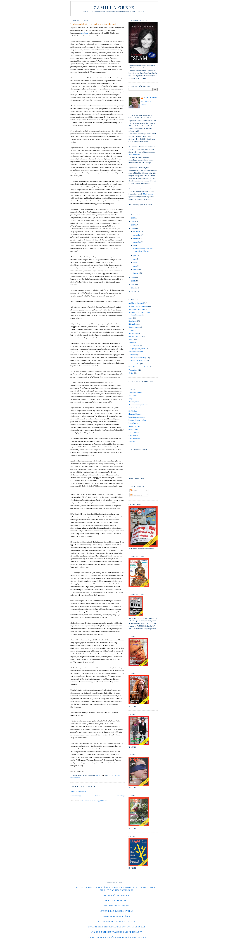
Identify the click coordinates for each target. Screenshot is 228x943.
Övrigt (131, 373)
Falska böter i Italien (116, 895)
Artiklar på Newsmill (136, 303)
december (137, 231)
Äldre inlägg (120, 795)
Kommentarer (137, 495)
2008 (133, 291)
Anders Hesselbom (135, 392)
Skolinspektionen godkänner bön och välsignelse (116, 927)
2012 (133, 277)
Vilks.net (132, 441)
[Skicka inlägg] (103, 775)
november (137, 235)
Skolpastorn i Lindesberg (137, 357)
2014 (133, 225)
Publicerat (75, 778)
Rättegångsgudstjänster (137, 348)
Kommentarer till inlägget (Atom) (94, 800)
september (137, 242)
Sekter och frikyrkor (136, 351)
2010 (133, 284)
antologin (84, 33)
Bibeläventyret (148, 194)
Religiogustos (134, 432)
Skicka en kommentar (78, 791)
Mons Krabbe (133, 423)
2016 (133, 218)
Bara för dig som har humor (138, 306)
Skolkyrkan (133, 354)
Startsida (98, 795)
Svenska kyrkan (134, 364)
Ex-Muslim (133, 411)
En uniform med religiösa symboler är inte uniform (116, 937)
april (135, 262)
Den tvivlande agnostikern (138, 405)
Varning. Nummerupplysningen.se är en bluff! (116, 932)
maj (134, 259)
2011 (133, 281)
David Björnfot (134, 401)
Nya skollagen (134, 333)
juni (135, 255)
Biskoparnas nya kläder (116, 916)
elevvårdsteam (134, 154)
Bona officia (133, 395)
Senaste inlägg (75, 795)
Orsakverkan (133, 429)
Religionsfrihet (134, 345)
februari (136, 269)
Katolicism (132, 321)
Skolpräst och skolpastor (137, 360)
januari (136, 273)
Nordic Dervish (134, 426)
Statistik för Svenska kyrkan (117, 911)
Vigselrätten (133, 370)
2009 (133, 288)
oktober (136, 238)
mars (135, 266)
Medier (131, 330)
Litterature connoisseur (137, 417)
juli (134, 245)
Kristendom (133, 324)
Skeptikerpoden (134, 438)
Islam (130, 318)
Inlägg (134, 490)
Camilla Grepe (114, 7)
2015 (133, 221)
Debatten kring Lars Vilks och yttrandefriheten (139, 313)
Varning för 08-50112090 (117, 906)
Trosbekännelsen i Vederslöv (139, 367)
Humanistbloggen (135, 414)
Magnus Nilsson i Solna (137, 420)
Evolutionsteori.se (135, 408)
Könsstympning (134, 327)
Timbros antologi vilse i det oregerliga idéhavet (93, 23)
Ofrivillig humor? (135, 336)
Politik (117, 775)
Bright (131, 398)
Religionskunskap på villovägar (116, 921)
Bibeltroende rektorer (136, 309)
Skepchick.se (133, 435)
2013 (133, 228)
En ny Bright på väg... (117, 900)
